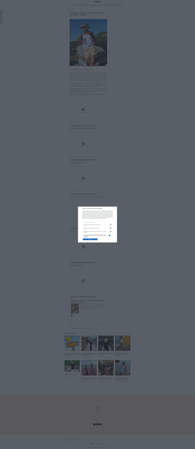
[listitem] (97, 222)
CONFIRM (90, 239)
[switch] (110, 224)
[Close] (115, 208)
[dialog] (97, 225)
